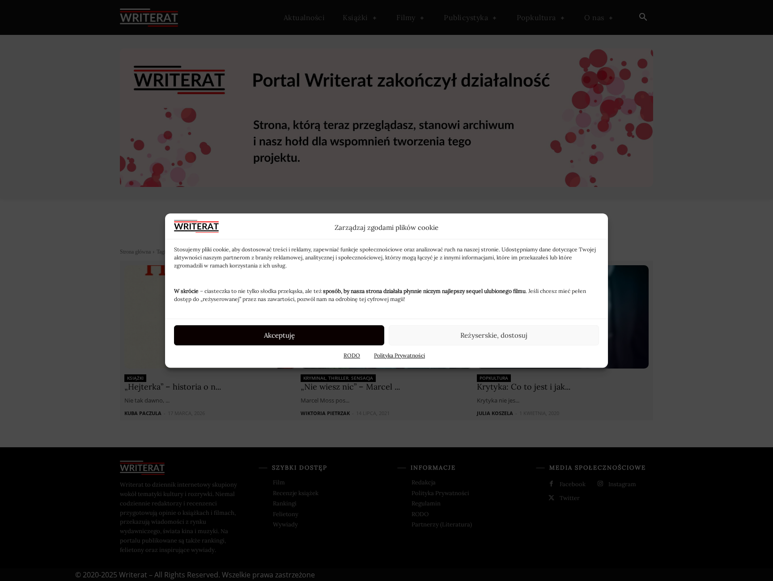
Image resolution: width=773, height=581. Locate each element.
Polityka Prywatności (399, 355)
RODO (352, 355)
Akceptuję (279, 335)
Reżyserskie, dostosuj (493, 335)
